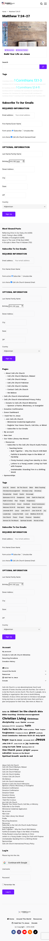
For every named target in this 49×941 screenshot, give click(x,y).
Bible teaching (40, 487)
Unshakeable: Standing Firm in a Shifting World (19, 839)
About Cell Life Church (15, 373)
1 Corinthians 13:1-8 (30, 96)
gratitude (26, 504)
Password (5, 877)
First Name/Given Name (11, 124)
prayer (21, 517)
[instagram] (19, 932)
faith (28, 497)
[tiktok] (35, 932)
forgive (22, 501)
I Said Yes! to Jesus (12, 416)
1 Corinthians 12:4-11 (28, 87)
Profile (4, 818)
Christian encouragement (11, 491)
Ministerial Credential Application (21, 422)
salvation (37, 517)
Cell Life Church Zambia (17, 386)
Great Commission (38, 504)
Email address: (7, 115)
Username (6, 869)
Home (4, 11)
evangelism (20, 497)
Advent (13, 487)
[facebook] (13, 932)
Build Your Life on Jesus (17, 54)
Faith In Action (8, 501)
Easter (22, 494)
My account (9, 432)
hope (28, 507)
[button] (7, 3)
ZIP (3, 195)
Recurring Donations (10, 658)
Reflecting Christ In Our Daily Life (14, 233)
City (3, 178)
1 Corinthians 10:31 (18, 84)
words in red (38, 520)
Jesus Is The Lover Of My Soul (13, 240)
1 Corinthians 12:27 (19, 96)
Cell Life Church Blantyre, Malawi (21, 376)
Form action (7, 131)
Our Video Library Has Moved (16, 439)
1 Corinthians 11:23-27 (8, 81)
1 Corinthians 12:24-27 (10, 88)
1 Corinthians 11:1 (16, 93)
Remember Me (9, 885)
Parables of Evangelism (10, 238)
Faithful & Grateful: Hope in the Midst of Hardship (20, 832)
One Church (7, 517)
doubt (15, 494)
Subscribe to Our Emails (17, 429)
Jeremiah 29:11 (8, 510)
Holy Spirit (20, 507)
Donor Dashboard (11, 412)
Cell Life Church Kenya (16, 379)
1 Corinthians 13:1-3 (28, 80)
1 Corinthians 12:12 (37, 91)
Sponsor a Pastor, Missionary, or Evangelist (25, 406)
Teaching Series (8, 827)
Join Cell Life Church (14, 419)
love (26, 514)
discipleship (7, 494)
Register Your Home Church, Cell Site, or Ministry (27, 425)
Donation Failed (8, 793)
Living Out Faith (18, 514)
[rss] (30, 932)
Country (5, 202)
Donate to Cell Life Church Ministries (21, 403)
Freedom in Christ (9, 504)
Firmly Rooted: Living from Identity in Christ (18, 834)
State (4, 186)
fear (16, 501)
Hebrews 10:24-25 (9, 507)
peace (15, 517)
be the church (22, 487)
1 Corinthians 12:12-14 (29, 84)
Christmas (37, 491)
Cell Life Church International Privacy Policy (22, 399)
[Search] (43, 66)
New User (8, 435)
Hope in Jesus (37, 507)
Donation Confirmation (13, 409)
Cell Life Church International (16, 396)
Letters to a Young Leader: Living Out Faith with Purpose (23, 836)
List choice (6, 137)
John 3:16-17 (25, 510)
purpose (28, 517)
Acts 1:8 (5, 487)
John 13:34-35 (36, 510)
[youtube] (24, 932)
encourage (29, 494)
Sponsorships (9, 475)
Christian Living (27, 491)
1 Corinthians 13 (27, 91)
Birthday (5, 161)
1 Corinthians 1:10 (18, 91)
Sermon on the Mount (10, 520)
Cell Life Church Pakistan (18, 383)
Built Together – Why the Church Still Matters (19, 829)
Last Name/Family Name (11, 154)
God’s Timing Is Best (9, 235)
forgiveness (31, 501)
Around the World (9, 671)
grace (19, 504)
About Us (39, 701)
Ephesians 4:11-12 (9, 497)
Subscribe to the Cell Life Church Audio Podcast (27, 445)
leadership (7, 514)
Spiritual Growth (26, 520)
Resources (10, 442)
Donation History (8, 661)
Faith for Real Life (38, 497)
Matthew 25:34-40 (37, 514)
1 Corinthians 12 (37, 93)
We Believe (12, 393)
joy (45, 510)
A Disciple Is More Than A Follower (15, 242)
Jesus (17, 510)
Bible (31, 487)
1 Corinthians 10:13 (40, 96)
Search (5, 62)
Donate (5, 681)
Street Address (8, 169)
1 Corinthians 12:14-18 (26, 93)
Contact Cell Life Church (17, 389)
